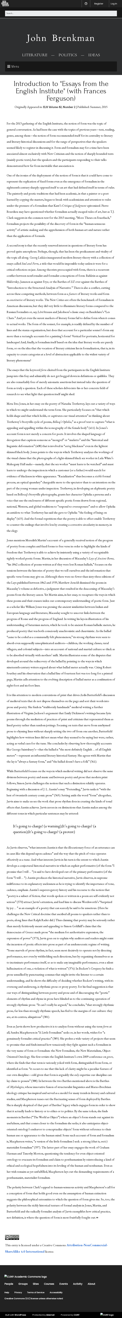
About (91, 1284)
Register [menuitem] (98, 3)
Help (6, 1292)
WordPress (20, 1314)
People (8, 1284)
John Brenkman (61, 37)
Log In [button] (114, 3)
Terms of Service (35, 1292)
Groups (23, 1284)
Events (63, 1284)
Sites (36, 1284)
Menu (15, 66)
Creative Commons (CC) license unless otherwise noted (33, 1298)
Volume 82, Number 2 (62, 107)
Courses (49, 1284)
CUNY (76, 1314)
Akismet (50, 1314)
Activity (77, 1284)
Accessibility (56, 1292)
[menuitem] (4, 3)
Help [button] (86, 3)
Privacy (18, 1292)
